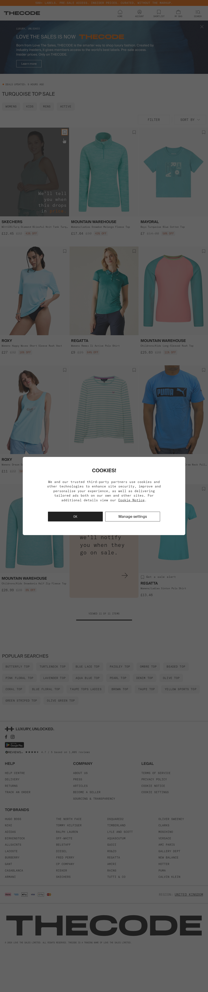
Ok (75, 517)
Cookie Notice (131, 500)
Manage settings (132, 516)
